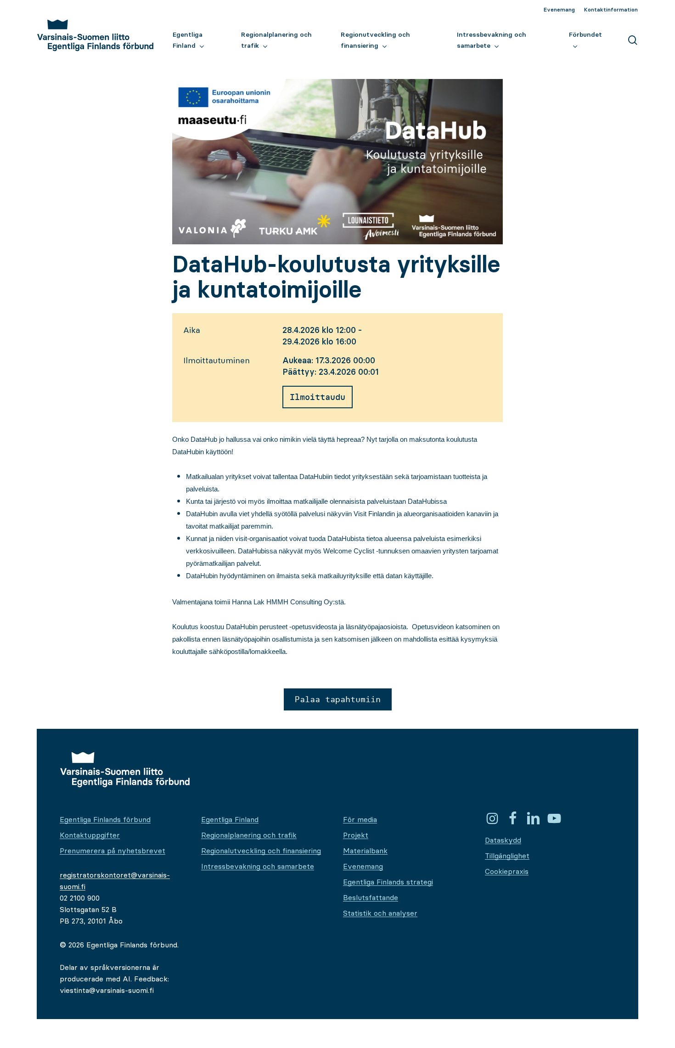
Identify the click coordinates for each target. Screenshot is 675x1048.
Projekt (355, 835)
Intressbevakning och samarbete (257, 866)
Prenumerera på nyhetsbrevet (112, 850)
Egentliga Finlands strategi (388, 881)
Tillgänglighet (507, 855)
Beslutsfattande (370, 897)
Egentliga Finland (230, 819)
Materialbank (365, 850)
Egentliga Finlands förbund (105, 819)
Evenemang (363, 866)
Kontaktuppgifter (90, 835)
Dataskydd (503, 840)
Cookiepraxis (507, 871)
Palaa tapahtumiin (338, 699)
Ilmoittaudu (317, 397)
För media (360, 819)
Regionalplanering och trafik (249, 835)
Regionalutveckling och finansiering (261, 850)
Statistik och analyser (380, 913)
